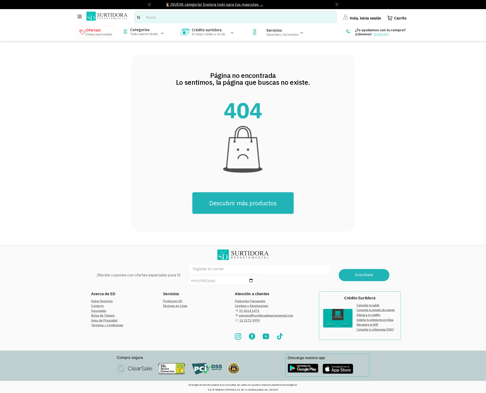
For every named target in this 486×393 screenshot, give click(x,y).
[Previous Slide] (149, 4)
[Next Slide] (336, 4)
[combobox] (235, 17)
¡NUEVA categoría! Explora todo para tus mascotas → (216, 4)
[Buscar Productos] (138, 17)
